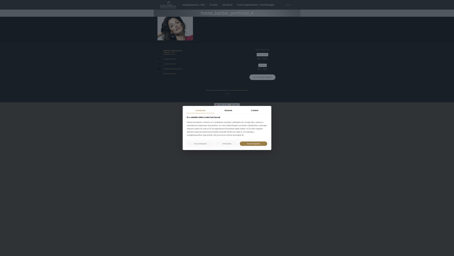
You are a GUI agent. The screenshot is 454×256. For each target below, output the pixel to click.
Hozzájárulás (201, 110)
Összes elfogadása (253, 144)
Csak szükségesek (200, 144)
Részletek (228, 110)
